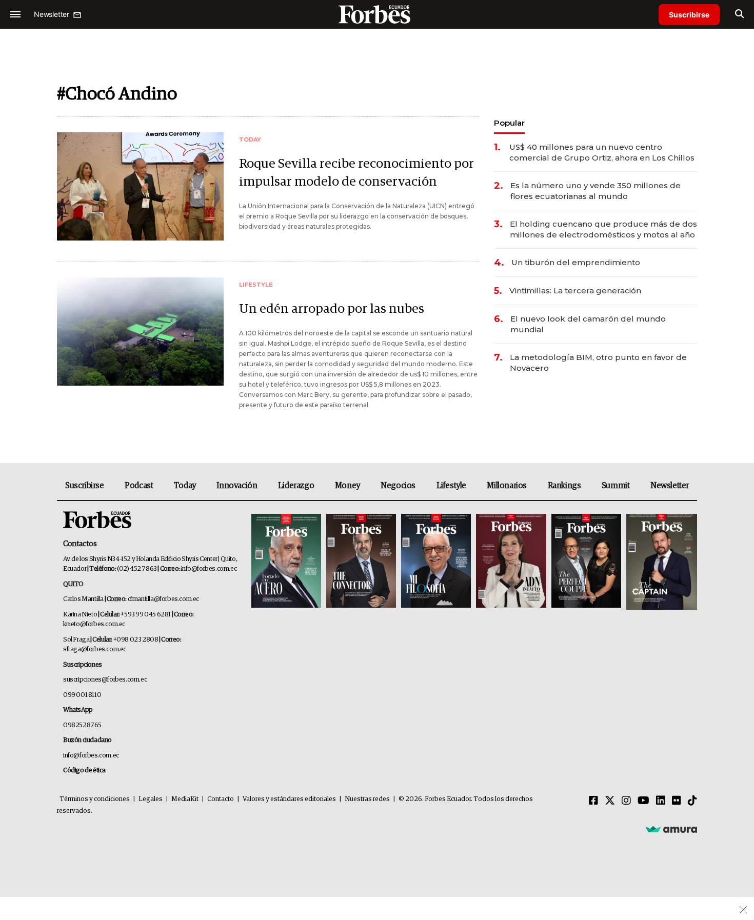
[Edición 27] (586, 561)
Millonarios (507, 486)
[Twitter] (610, 801)
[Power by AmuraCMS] (671, 829)
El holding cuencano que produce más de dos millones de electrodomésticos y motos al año (603, 229)
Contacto (220, 799)
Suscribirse (689, 14)
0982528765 (82, 725)
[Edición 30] (361, 561)
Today (185, 486)
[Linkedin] (660, 801)
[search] (739, 14)
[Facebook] (593, 801)
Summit (616, 486)
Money (347, 486)
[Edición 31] (286, 561)
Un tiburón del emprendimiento (575, 262)
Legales (150, 799)
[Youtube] (643, 801)
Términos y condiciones (94, 799)
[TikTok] (692, 801)
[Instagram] (626, 801)
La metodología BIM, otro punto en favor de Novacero (598, 362)
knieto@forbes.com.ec (94, 624)
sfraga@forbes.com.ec (94, 649)
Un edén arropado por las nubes (331, 309)
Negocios (398, 486)
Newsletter (669, 486)
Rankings (564, 486)
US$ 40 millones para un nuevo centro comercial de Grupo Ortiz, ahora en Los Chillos (602, 152)
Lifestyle (451, 486)
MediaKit (185, 799)
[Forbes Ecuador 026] (660, 561)
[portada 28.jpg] (510, 561)
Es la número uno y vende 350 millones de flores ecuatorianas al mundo (595, 191)
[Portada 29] (436, 561)
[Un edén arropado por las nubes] (140, 331)
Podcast (139, 486)
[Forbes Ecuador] (377, 14)
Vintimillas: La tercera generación (575, 290)
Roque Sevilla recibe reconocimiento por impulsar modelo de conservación (356, 172)
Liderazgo (296, 486)
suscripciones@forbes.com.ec (105, 679)
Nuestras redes (367, 799)
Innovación (236, 486)
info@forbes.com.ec (208, 569)
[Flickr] (676, 801)
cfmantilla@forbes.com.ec (163, 599)
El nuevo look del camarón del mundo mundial (588, 324)
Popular (509, 123)
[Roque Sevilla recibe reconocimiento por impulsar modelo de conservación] (140, 186)
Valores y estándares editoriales (289, 799)
